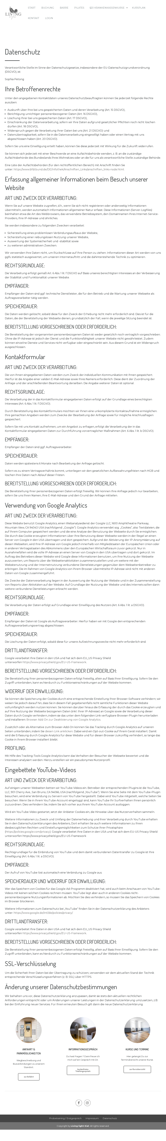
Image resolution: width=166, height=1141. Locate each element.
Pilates (79, 7)
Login (49, 18)
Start (31, 7)
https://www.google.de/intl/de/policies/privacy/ (43, 912)
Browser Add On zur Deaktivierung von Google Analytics (63, 719)
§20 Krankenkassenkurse (107, 7)
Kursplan (138, 7)
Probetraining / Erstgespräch (65, 1118)
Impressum (92, 1118)
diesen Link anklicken (59, 731)
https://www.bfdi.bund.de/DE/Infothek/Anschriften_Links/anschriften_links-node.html (69, 169)
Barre (64, 7)
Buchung (47, 7)
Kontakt (33, 18)
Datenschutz (110, 1118)
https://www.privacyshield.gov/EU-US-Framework (54, 662)
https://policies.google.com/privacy (28, 831)
